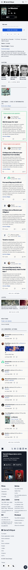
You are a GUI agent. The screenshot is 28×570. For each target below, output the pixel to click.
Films (9, 6)
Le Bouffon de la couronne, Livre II (19, 507)
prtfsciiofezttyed (9, 404)
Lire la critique (6, 136)
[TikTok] (20, 449)
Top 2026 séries (19, 488)
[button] (26, 2)
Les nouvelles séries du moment (21, 496)
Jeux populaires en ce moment (7, 511)
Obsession (4, 491)
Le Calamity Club (19, 504)
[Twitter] (12, 449)
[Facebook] (15, 449)
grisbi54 (7, 370)
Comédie (13, 6)
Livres (17, 500)
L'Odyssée (4, 494)
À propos (3, 533)
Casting (4, 62)
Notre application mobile (7, 536)
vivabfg (12, 177)
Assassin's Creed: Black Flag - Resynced (7, 507)
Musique (18, 515)
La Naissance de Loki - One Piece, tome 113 (7, 522)
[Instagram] (17, 449)
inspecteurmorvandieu (16, 147)
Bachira (7, 433)
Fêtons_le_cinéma (15, 234)
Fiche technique (5, 49)
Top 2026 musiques (20, 518)
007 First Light (5, 504)
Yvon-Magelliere (15, 116)
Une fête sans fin (5, 519)
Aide (2, 541)
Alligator (13, 205)
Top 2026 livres (19, 502)
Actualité (3, 496)
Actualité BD (4, 525)
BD (2, 515)
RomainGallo (8, 361)
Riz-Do (6, 387)
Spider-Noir (18, 491)
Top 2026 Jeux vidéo (6, 502)
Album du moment (19, 525)
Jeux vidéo (5, 500)
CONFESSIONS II (19, 520)
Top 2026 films (5, 489)
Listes (3, 297)
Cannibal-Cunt (9, 396)
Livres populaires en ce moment (21, 511)
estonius (13, 262)
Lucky (16, 493)
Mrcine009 (8, 334)
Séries (17, 486)
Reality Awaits (18, 523)
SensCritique (4, 6)
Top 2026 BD (4, 517)
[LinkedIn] (23, 449)
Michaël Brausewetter (11, 378)
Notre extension (5, 538)
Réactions (4, 318)
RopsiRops (8, 343)
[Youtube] (26, 449)
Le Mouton (18, 6)
